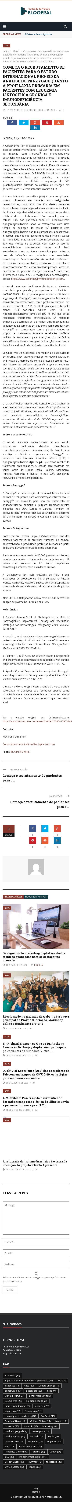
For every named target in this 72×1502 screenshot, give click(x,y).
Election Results (36, 1400)
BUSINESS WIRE (20, 751)
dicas (51, 1390)
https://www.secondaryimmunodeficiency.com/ (37, 278)
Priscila (38, 965)
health (60, 1421)
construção (13, 1390)
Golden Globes (40, 1421)
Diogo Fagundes (32, 1496)
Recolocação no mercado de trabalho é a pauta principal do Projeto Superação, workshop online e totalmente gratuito (36, 1020)
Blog (36, 1488)
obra (9, 1446)
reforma (38, 1451)
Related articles (13, 896)
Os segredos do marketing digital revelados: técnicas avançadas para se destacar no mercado (34, 956)
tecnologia (54, 1461)
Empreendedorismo (17, 1405)
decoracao (34, 1390)
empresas (12, 1411)
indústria (12, 1426)
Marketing (49, 1426)
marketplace (40, 1431)
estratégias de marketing (20, 1416)
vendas (35, 1466)
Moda (53, 1436)
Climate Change (48, 1385)
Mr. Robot (35, 1441)
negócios (54, 1441)
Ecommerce (13, 1400)
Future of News (15, 1421)
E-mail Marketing (40, 1395)
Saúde (55, 1451)
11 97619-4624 (13, 1340)
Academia (12, 1375)
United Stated (14, 1466)
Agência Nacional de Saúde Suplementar (29, 1380)
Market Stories (15, 1436)
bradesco (12, 1385)
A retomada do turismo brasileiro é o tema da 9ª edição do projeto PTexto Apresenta (35, 1163)
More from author (35, 896)
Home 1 (36, 1491)
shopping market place (33, 1456)
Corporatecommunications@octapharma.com (29, 744)
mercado (36, 1436)
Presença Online (16, 1451)
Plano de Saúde (30, 1446)
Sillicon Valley (14, 1461)
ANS (61, 1380)
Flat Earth (48, 1416)
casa (29, 1385)
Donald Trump (14, 1395)
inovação (31, 1426)
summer (34, 1461)
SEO (9, 1456)
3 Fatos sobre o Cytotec (38, 34)
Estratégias (33, 1411)
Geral (6, 46)
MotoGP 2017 (14, 1441)
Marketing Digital (16, 1431)
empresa (42, 1405)
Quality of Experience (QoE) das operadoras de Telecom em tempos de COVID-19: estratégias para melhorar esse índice (36, 1074)
